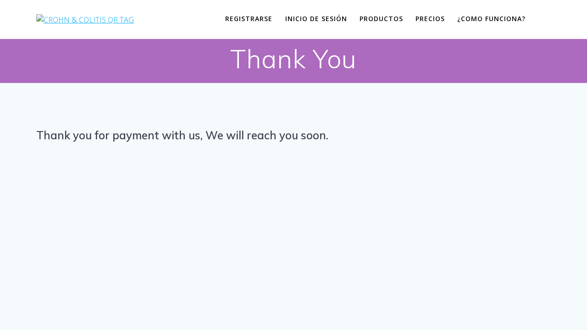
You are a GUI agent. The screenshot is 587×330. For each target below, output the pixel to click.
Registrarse (248, 18)
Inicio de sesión (316, 18)
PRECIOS (430, 18)
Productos (381, 18)
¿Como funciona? (491, 18)
